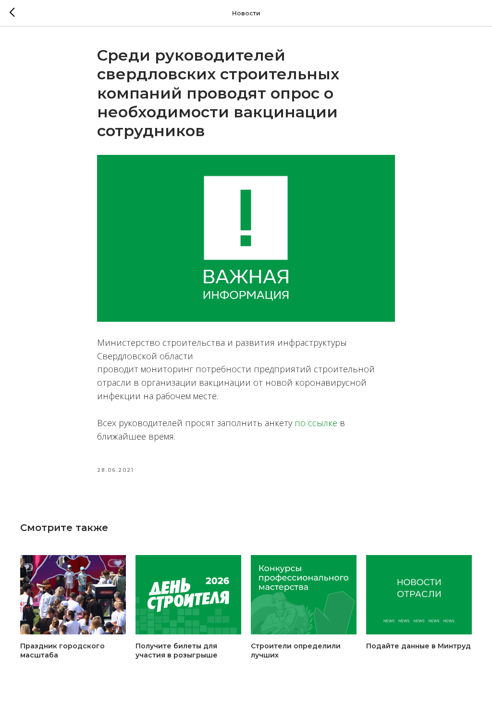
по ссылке (316, 423)
